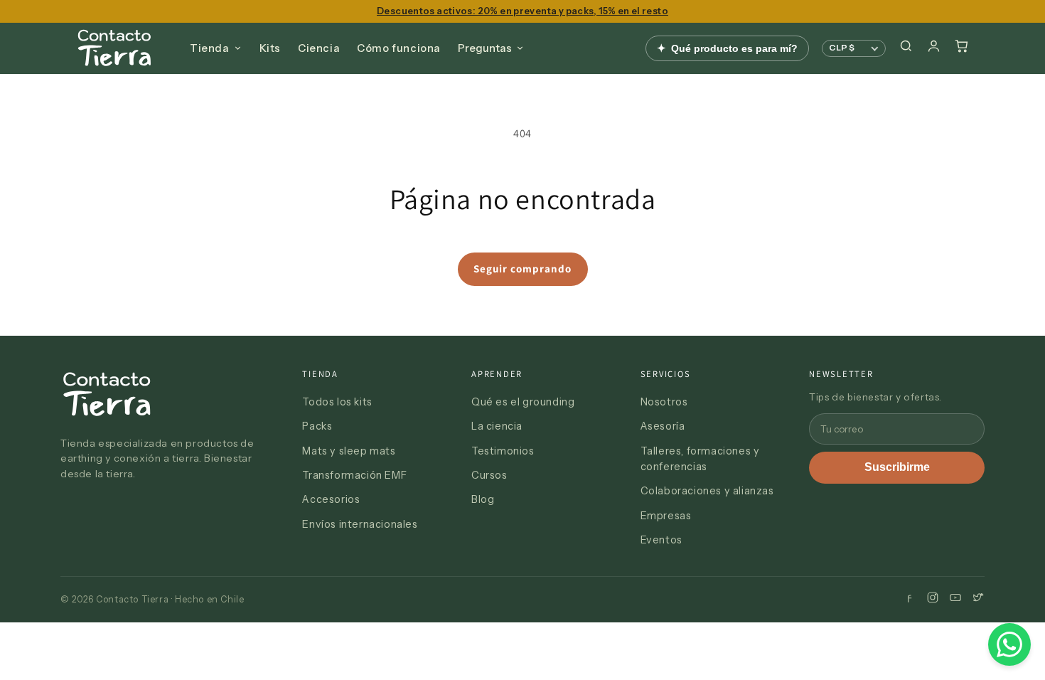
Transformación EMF (354, 475)
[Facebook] (910, 599)
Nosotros (664, 401)
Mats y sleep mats (348, 451)
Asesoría (663, 426)
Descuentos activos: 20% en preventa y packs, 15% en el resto (522, 11)
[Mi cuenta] (933, 48)
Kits (270, 48)
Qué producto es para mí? (727, 48)
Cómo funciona (399, 48)
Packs (317, 426)
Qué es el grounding (522, 401)
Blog (482, 499)
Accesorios (331, 499)
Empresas (666, 515)
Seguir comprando (522, 268)
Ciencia (319, 48)
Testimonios (503, 451)
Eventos (661, 539)
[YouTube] (955, 599)
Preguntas (485, 48)
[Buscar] (906, 48)
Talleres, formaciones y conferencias (700, 459)
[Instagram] (932, 599)
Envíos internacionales (359, 524)
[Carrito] (961, 48)
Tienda (210, 48)
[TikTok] (978, 599)
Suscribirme (897, 467)
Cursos (489, 475)
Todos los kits (337, 401)
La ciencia (496, 426)
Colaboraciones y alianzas (707, 490)
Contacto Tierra (114, 48)
